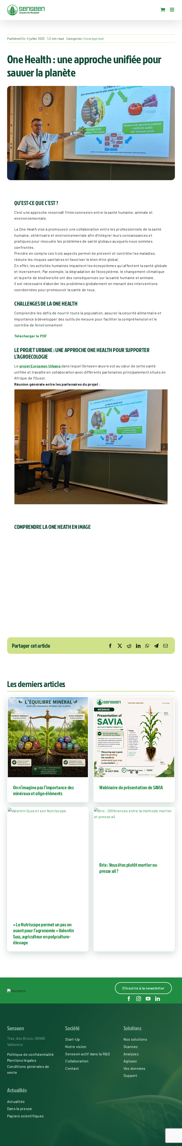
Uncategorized (93, 38)
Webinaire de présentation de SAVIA (131, 787)
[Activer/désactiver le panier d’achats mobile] (162, 9)
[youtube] (148, 998)
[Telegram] (156, 645)
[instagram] (138, 998)
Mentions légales (21, 1060)
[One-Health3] (91, 446)
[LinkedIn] (138, 645)
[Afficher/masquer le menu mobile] (172, 9)
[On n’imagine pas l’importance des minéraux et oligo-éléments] (48, 737)
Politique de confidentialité (30, 1054)
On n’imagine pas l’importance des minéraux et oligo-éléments (43, 790)
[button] (17, 446)
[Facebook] (110, 645)
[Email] (165, 645)
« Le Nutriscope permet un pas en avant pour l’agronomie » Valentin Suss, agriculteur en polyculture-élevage (43, 933)
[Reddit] (129, 645)
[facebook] (129, 998)
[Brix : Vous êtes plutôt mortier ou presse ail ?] (134, 831)
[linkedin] (157, 998)
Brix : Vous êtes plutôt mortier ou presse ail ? (128, 867)
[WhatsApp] (147, 645)
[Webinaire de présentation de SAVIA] (134, 737)
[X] (119, 645)
